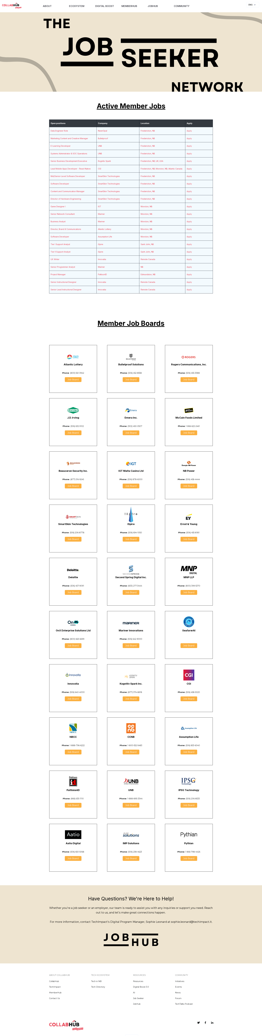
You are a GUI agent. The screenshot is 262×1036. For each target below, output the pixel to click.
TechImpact (55, 987)
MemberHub (55, 992)
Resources (138, 981)
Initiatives (179, 981)
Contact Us (54, 998)
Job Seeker (138, 998)
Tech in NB (96, 981)
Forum (178, 998)
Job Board (73, 379)
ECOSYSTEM (76, 6)
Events (178, 987)
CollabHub (54, 981)
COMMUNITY (182, 6)
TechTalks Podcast (184, 1004)
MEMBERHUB (129, 6)
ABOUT (47, 6)
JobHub (137, 1004)
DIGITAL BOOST (104, 6)
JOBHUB (153, 6)
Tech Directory (98, 987)
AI (134, 992)
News (178, 992)
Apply (189, 131)
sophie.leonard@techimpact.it (191, 921)
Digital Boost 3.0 (141, 987)
